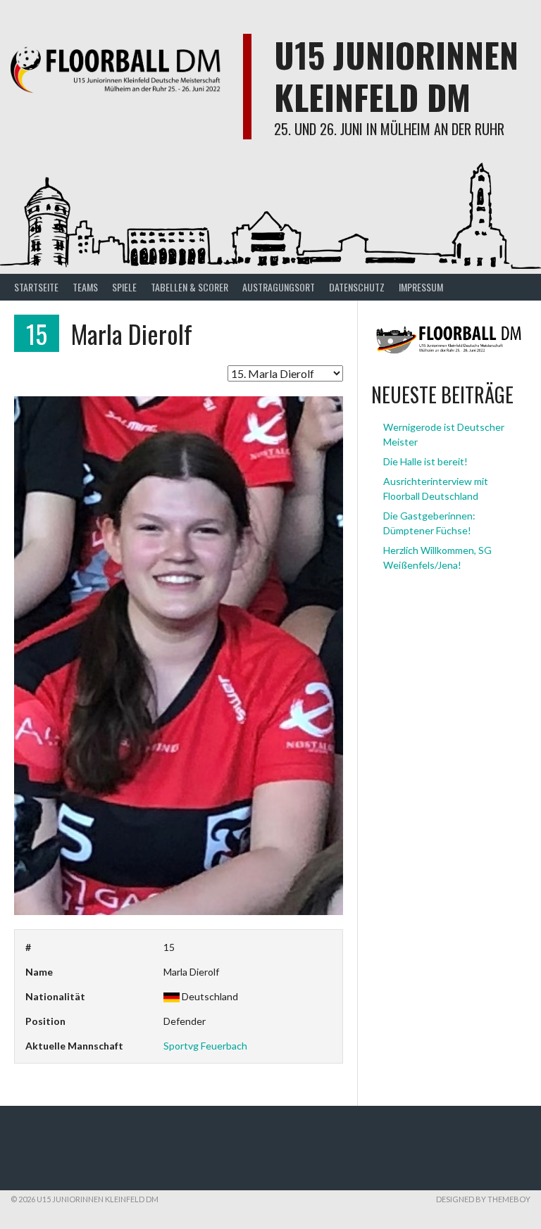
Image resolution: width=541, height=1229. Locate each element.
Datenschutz (357, 286)
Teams (85, 286)
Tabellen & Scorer (189, 286)
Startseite (36, 286)
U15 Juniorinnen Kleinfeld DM (396, 76)
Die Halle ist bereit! (425, 461)
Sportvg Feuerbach (205, 1046)
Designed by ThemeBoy (483, 1199)
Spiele (124, 286)
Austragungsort (278, 286)
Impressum (421, 286)
